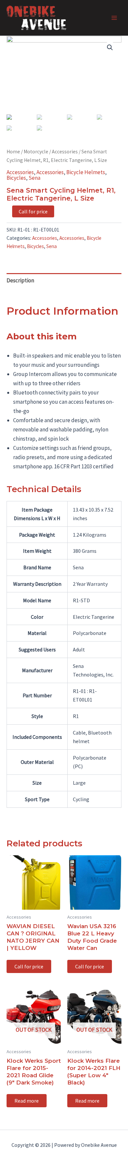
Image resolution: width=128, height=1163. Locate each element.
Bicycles (16, 177)
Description (20, 280)
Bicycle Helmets (85, 172)
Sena (34, 177)
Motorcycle (36, 151)
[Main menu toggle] (114, 18)
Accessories (65, 151)
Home (13, 151)
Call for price (33, 211)
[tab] (64, 280)
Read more (26, 1100)
